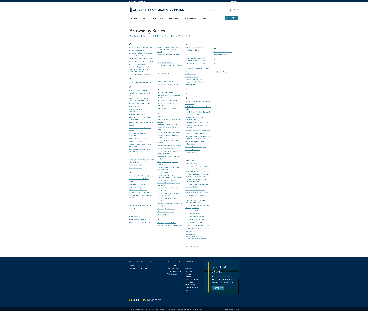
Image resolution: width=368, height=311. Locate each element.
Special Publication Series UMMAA (197, 122)
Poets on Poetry (191, 74)
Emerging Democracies (137, 184)
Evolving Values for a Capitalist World (140, 196)
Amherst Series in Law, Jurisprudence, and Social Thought (141, 57)
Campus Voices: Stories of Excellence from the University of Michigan (141, 93)
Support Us (231, 18)
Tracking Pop (190, 231)
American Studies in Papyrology (140, 53)
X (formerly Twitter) (192, 287)
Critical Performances (137, 141)
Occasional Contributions (194, 47)
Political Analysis (191, 77)
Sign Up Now (218, 288)
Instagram (188, 274)
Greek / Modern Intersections (139, 222)
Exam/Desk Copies (173, 269)
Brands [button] (234, 1)
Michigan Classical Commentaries (169, 132)
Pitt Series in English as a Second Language (197, 70)
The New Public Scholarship (195, 216)
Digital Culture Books (136, 165)
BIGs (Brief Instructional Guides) (140, 83)
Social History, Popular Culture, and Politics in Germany (197, 113)
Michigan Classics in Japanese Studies (168, 141)
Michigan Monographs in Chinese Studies (169, 158)
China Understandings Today (139, 103)
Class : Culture (134, 106)
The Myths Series (191, 211)
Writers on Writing (220, 55)
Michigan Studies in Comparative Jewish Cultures (169, 189)
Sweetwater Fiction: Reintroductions (192, 151)
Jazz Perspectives (163, 73)
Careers (188, 269)
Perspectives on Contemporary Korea (196, 64)
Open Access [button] (190, 18)
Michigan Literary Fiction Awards (169, 146)
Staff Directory (190, 285)
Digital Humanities (135, 168)
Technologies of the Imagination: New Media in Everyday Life (197, 170)
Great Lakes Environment (138, 219)
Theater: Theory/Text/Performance (197, 225)
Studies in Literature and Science (196, 133)
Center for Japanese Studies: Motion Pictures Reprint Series (140, 99)
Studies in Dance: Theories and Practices (196, 126)
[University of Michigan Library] (136, 299)
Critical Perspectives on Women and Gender (140, 145)
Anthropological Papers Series (140, 74)
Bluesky (188, 266)
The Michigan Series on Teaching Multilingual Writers (197, 207)
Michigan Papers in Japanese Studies (167, 163)
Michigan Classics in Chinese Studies (167, 136)
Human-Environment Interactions (169, 55)
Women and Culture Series (223, 52)
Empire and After (135, 187)
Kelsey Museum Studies (165, 81)
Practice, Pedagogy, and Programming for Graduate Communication (194, 82)
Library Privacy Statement (195, 309)
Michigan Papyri (163, 172)
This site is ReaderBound (231, 309)
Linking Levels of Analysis (166, 108)
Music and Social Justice (165, 212)
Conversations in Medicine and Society (140, 129)
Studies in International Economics (197, 131)
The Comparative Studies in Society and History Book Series (196, 191)
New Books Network (192, 279)
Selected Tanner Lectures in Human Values (198, 108)
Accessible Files (172, 266)
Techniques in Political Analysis (196, 166)
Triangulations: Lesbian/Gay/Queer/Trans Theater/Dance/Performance (195, 236)
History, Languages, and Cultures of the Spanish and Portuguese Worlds (169, 49)
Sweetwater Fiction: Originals (195, 147)
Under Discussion (191, 247)
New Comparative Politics (166, 223)
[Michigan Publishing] (152, 299)
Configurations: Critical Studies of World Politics (140, 118)
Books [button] (134, 18)
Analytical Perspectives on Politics (141, 61)
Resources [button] (174, 18)
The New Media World (193, 214)
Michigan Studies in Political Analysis (167, 199)
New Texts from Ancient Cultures (169, 226)
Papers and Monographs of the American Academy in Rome (196, 59)
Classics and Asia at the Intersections (137, 110)
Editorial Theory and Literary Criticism (139, 180)
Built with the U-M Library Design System (173, 309)
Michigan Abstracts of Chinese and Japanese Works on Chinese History (169, 127)
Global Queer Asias (136, 216)
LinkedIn (188, 277)
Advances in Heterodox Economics (141, 47)
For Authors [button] (158, 18)
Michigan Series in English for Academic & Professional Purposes (169, 176)
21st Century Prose (220, 72)
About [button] (205, 18)
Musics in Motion (163, 215)
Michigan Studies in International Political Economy (169, 194)
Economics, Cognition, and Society (141, 176)
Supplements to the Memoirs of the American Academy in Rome (197, 137)
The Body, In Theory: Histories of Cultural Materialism (196, 180)
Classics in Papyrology (137, 114)
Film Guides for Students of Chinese (141, 205)
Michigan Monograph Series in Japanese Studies (168, 152)
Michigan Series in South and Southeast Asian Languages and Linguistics (168, 182)
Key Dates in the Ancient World (168, 84)
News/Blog (189, 282)
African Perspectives (136, 50)
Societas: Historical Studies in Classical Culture (195, 118)
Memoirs (160, 116)
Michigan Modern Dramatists (167, 148)
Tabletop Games (191, 160)
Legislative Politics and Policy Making (167, 104)
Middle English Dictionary (166, 209)
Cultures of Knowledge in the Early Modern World (141, 150)
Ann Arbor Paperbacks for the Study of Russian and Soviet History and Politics (140, 69)
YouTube (188, 290)
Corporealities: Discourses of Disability (139, 134)
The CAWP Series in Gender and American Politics (197, 186)
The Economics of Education (195, 195)
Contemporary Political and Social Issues (141, 124)
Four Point (133, 208)
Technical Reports (191, 163)
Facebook (188, 271)
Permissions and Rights (174, 271)
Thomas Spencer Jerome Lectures (197, 228)
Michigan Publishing (137, 1)
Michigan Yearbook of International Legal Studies (169, 205)
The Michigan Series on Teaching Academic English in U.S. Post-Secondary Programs (197, 200)
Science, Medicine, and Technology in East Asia (197, 103)
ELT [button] (144, 18)
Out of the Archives (192, 50)
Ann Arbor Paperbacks (137, 64)
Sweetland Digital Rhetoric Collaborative (194, 143)
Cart (236, 10)
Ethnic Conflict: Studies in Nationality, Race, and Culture (139, 191)
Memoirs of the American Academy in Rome (169, 120)
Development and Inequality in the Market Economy (141, 161)
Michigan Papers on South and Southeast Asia (168, 168)
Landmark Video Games (165, 92)
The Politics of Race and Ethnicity (197, 219)
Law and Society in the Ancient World (168, 96)
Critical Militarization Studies (139, 138)
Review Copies (172, 274)
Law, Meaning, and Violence (167, 100)
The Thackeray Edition (193, 222)
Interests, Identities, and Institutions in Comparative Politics (169, 64)
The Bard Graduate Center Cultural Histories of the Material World (197, 175)
